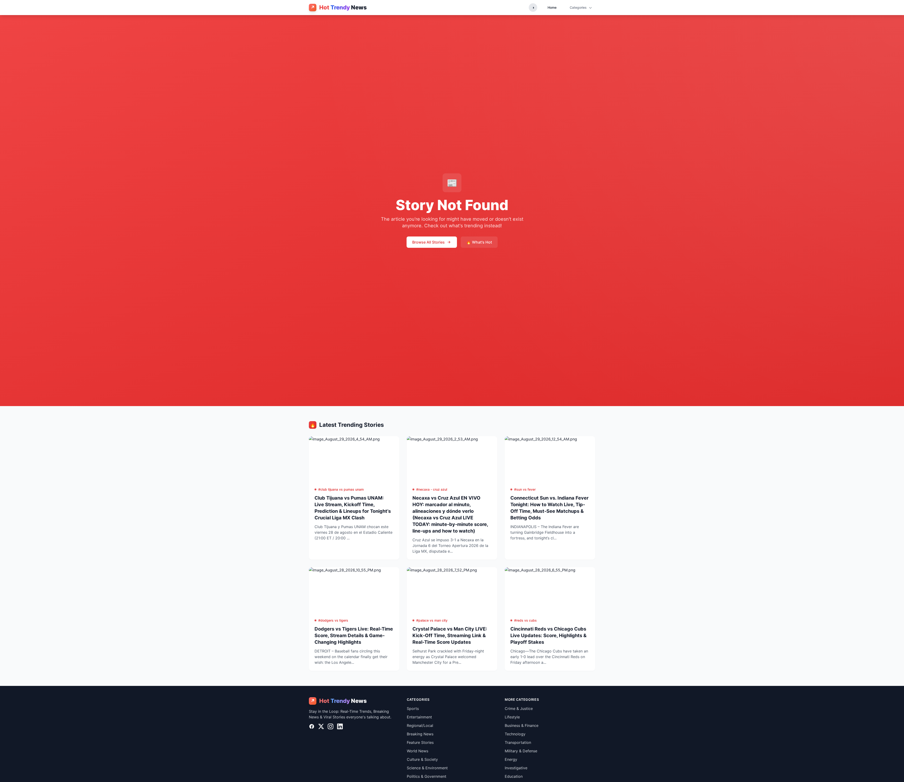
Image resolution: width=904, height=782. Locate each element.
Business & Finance (521, 725)
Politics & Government (426, 776)
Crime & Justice (519, 708)
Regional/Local (420, 725)
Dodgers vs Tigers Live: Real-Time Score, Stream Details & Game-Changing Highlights (354, 635)
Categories (579, 7)
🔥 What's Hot (479, 242)
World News (417, 751)
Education (514, 776)
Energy (511, 759)
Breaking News (420, 734)
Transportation (518, 742)
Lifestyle (512, 717)
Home (552, 7)
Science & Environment (427, 768)
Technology (515, 734)
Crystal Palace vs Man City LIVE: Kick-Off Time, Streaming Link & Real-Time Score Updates (449, 635)
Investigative (516, 768)
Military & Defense (521, 751)
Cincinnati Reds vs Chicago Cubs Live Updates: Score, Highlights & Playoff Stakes (548, 635)
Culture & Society (422, 759)
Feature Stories (420, 742)
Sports (413, 708)
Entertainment (419, 717)
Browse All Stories (428, 242)
